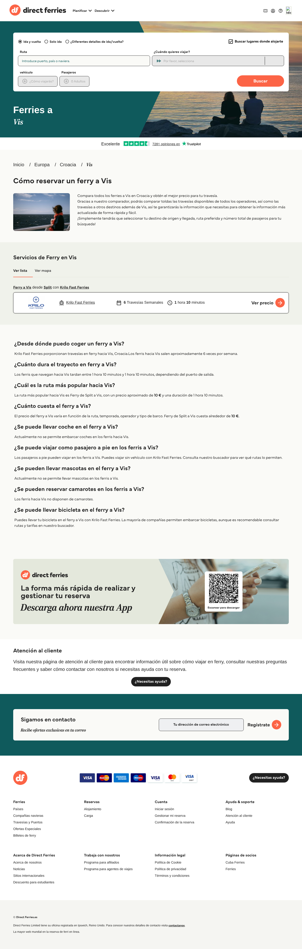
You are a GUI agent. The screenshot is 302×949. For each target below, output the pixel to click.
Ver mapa (43, 271)
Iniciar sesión (164, 809)
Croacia (68, 164)
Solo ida (56, 41)
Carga (88, 815)
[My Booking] (265, 10)
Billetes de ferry (24, 835)
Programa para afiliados (101, 862)
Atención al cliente (239, 815)
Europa (42, 164)
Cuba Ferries (235, 862)
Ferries (231, 869)
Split (48, 287)
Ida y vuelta (32, 41)
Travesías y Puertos (27, 822)
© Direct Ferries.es (25, 917)
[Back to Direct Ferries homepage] (37, 10)
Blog (229, 809)
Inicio (18, 164)
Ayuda (230, 822)
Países (18, 809)
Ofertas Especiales (27, 829)
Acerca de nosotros (27, 862)
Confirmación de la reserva (174, 822)
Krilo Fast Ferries (74, 287)
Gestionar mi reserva (170, 815)
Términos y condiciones (172, 875)
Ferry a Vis (22, 287)
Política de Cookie (168, 862)
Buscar (260, 80)
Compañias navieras (28, 815)
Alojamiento (92, 809)
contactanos (176, 925)
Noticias (19, 869)
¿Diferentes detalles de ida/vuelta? (97, 41)
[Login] (273, 10)
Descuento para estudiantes (33, 882)
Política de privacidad (170, 869)
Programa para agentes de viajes (108, 869)
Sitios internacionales (28, 875)
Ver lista (20, 271)
